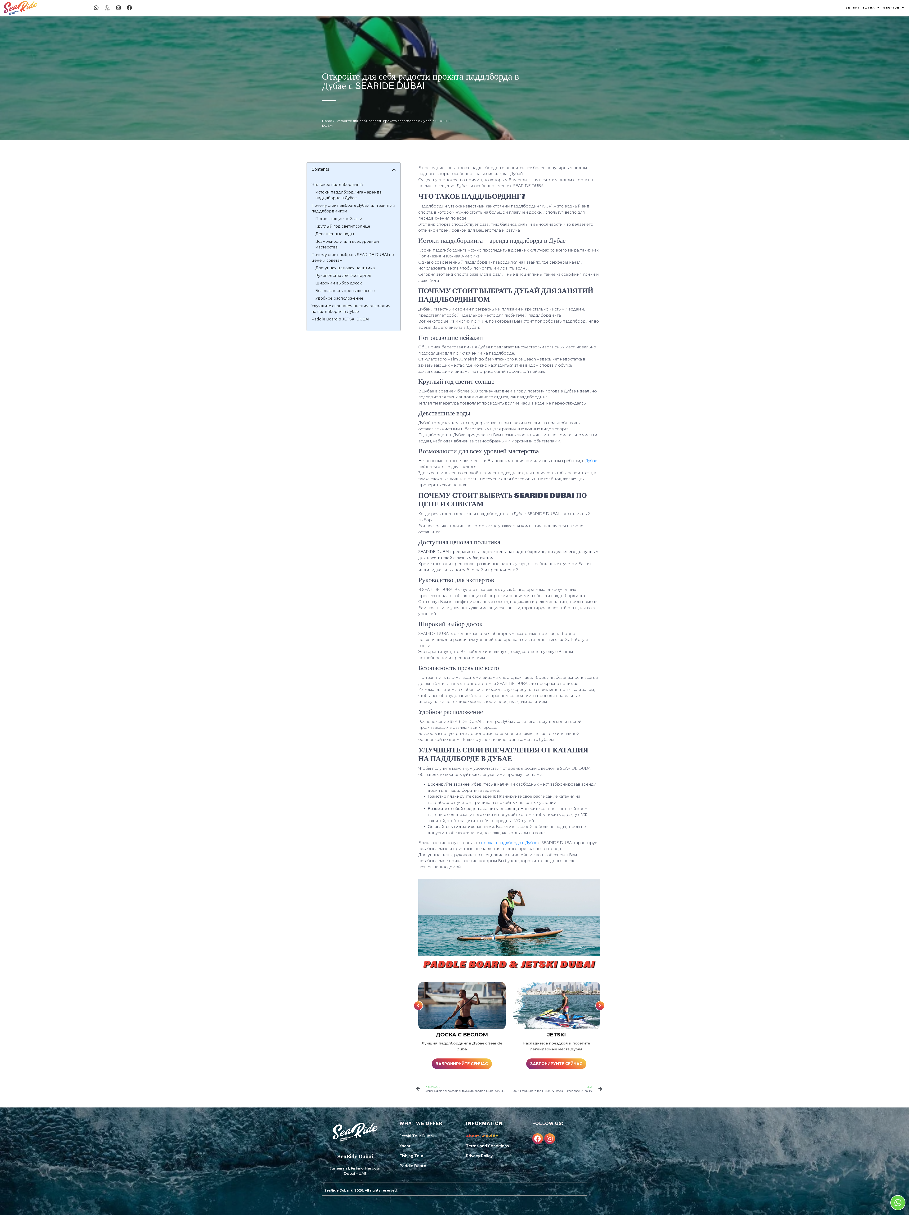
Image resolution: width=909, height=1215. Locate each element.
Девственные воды (334, 234)
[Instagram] (118, 7)
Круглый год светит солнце (342, 226)
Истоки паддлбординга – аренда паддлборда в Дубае (348, 195)
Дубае (591, 461)
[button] (394, 170)
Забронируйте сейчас (462, 1064)
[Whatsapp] (96, 7)
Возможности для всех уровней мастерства (347, 244)
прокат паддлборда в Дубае (509, 843)
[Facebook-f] (537, 1138)
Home (327, 121)
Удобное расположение (339, 298)
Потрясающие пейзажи (338, 218)
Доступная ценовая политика (345, 268)
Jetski (852, 7)
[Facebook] (129, 7)
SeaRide (891, 7)
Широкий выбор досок (338, 283)
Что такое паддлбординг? (338, 184)
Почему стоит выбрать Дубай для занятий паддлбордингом (353, 208)
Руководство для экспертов (343, 275)
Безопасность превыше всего (345, 290)
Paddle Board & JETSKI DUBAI (340, 319)
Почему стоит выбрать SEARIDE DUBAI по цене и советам (353, 257)
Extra (869, 7)
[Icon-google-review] (107, 7)
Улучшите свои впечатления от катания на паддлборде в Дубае (351, 309)
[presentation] (418, 1005)
